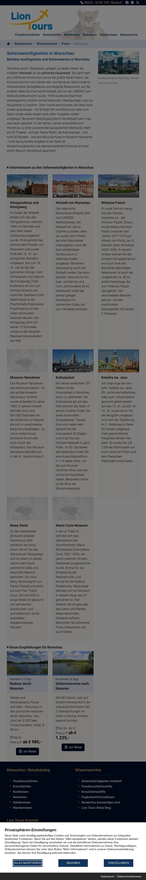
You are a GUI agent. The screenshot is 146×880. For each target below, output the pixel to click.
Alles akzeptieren (27, 863)
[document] (73, 843)
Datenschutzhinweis (129, 876)
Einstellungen (118, 863)
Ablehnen (73, 863)
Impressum (107, 876)
